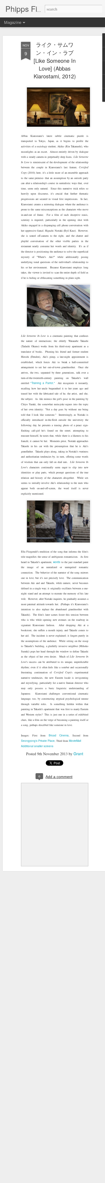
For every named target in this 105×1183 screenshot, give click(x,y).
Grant (78, 753)
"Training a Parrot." (42, 383)
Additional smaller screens (37, 746)
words (56, 562)
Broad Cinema (59, 735)
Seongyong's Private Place (38, 741)
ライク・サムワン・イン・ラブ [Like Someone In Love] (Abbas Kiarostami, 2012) (55, 60)
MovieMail (75, 741)
